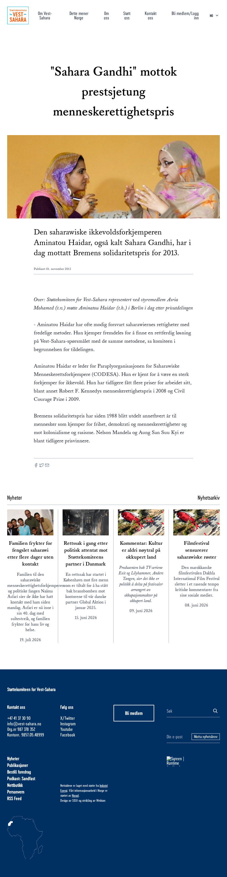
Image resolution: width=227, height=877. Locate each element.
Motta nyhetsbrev (205, 736)
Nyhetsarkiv (209, 497)
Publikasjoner (17, 765)
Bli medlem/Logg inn (185, 15)
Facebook (67, 734)
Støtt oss (126, 15)
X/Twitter (67, 718)
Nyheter (13, 758)
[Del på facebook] (36, 465)
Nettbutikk (15, 785)
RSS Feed (14, 798)
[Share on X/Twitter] (41, 465)
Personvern (15, 791)
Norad (75, 795)
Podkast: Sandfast (21, 778)
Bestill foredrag (19, 771)
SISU (75, 800)
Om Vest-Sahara (45, 15)
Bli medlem (134, 713)
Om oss (106, 15)
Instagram (68, 723)
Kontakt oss (150, 15)
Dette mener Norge (78, 15)
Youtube (66, 729)
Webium (100, 800)
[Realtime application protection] (193, 761)
